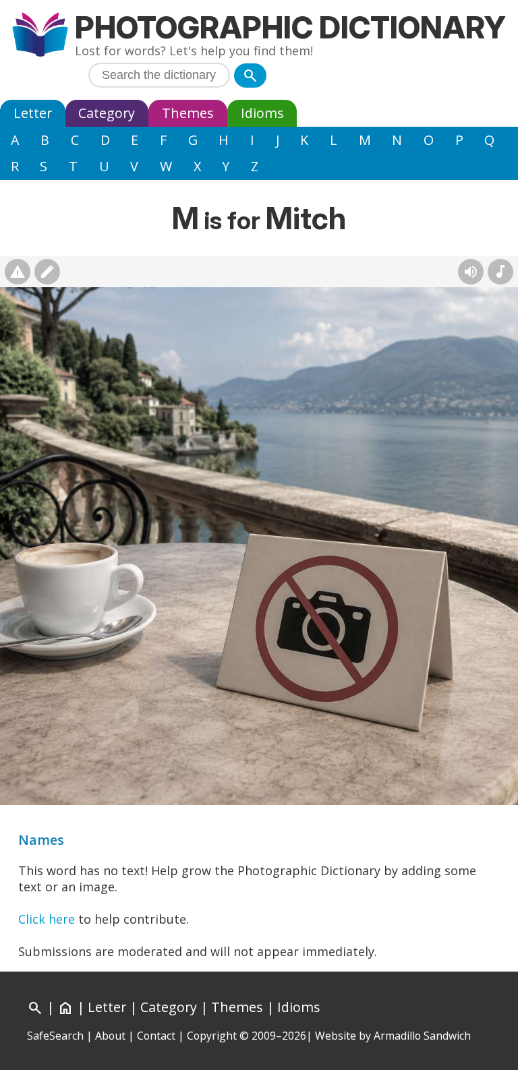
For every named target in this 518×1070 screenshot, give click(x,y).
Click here (46, 919)
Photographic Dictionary (290, 27)
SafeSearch (55, 1035)
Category (106, 113)
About (110, 1035)
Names (41, 840)
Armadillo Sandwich (422, 1035)
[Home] (40, 36)
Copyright (212, 1035)
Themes (188, 113)
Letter (32, 113)
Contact (156, 1035)
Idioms (262, 113)
